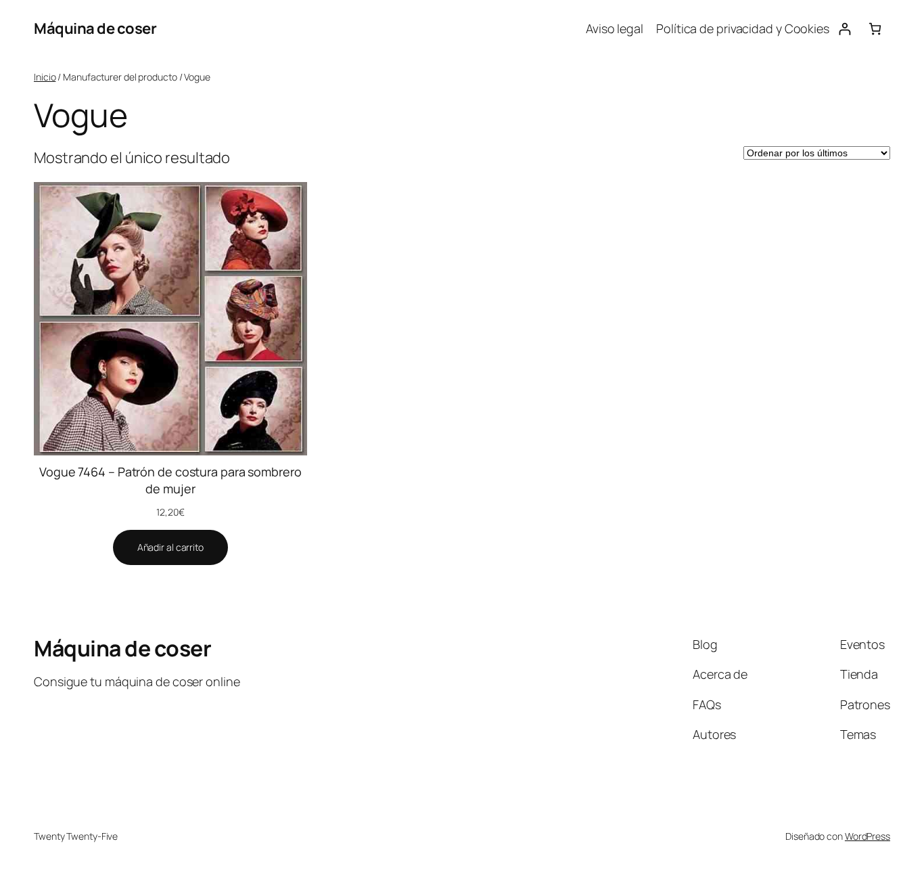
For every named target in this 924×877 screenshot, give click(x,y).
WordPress (867, 836)
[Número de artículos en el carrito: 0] (875, 29)
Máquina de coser (95, 28)
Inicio (44, 76)
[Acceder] (844, 29)
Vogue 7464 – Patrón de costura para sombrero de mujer (170, 480)
